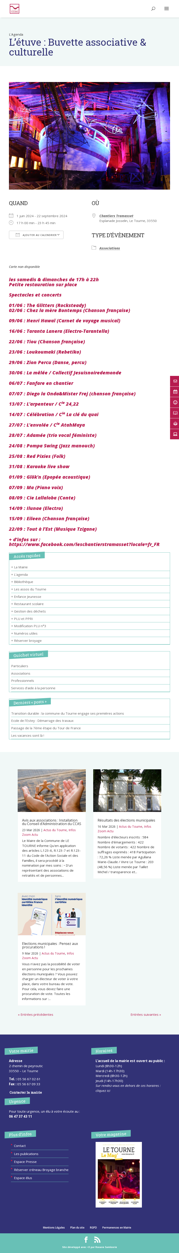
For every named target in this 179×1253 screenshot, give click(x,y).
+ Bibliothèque (22, 581)
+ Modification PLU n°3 (28, 626)
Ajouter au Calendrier (39, 235)
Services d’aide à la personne (33, 688)
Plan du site (77, 1227)
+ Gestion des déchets (28, 611)
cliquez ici (103, 1090)
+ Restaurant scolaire (27, 604)
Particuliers (19, 666)
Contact (20, 1145)
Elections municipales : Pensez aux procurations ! (50, 945)
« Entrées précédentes (35, 1014)
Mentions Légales (54, 1227)
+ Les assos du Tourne (28, 589)
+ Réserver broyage (26, 640)
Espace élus (23, 1178)
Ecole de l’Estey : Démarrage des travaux (42, 720)
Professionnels (22, 680)
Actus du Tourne (55, 830)
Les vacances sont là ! (27, 735)
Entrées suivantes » (146, 1014)
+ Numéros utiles (24, 633)
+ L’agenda (19, 574)
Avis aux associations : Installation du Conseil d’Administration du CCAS (51, 822)
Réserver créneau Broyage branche (41, 1169)
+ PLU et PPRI (22, 618)
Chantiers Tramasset (116, 216)
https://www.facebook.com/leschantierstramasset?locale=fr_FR (84, 544)
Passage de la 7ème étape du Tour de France (46, 728)
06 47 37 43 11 (20, 1116)
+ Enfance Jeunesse (26, 596)
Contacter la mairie (26, 1092)
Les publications (26, 1154)
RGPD (93, 1227)
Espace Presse (25, 1161)
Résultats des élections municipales (126, 820)
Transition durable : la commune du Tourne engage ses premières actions (67, 713)
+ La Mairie (19, 567)
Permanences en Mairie (116, 1227)
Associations (109, 248)
